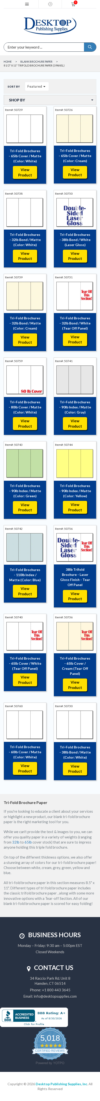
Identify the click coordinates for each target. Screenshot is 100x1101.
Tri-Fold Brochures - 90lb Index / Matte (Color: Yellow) (75, 491)
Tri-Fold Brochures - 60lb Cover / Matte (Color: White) (25, 752)
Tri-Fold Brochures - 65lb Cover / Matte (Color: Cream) (75, 156)
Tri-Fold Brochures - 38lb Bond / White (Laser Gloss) (75, 239)
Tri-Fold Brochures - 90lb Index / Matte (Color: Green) (25, 491)
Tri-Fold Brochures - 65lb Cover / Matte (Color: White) (25, 156)
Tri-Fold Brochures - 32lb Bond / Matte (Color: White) (25, 239)
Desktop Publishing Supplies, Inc (61, 1084)
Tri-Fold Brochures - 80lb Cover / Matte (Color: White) (25, 407)
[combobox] (28, 47)
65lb (28, 842)
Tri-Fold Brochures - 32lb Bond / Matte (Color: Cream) (25, 323)
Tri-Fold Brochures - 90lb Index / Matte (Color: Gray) (75, 407)
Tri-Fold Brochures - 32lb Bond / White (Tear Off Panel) (75, 323)
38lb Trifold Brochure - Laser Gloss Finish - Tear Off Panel (75, 577)
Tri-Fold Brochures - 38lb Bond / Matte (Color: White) (75, 752)
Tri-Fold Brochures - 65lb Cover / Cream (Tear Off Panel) (75, 666)
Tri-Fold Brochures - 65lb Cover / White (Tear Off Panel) (25, 663)
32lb (15, 842)
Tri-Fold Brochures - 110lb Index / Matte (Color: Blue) (25, 575)
